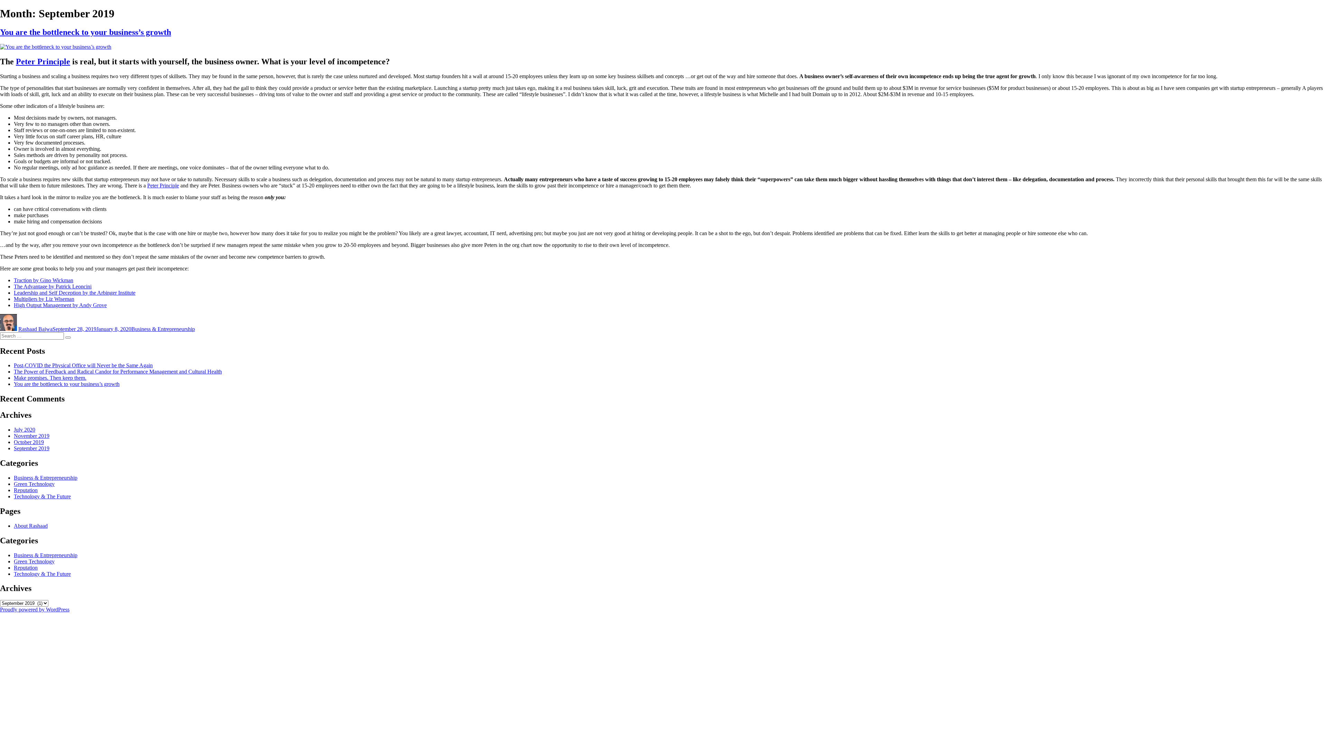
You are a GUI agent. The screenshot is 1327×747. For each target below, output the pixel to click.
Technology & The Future (42, 496)
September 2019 (31, 448)
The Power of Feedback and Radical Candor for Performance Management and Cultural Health (118, 372)
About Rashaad (31, 526)
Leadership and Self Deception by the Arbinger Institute (74, 293)
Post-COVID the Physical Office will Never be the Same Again (83, 365)
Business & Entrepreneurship (163, 329)
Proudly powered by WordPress (34, 609)
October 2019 (29, 442)
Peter (43, 61)
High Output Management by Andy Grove (60, 305)
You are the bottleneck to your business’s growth (85, 32)
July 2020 (24, 430)
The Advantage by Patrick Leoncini (53, 286)
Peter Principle (163, 185)
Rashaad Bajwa (35, 329)
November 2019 (31, 436)
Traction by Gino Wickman (43, 280)
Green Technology (34, 484)
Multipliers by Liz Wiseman (44, 299)
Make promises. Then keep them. (50, 378)
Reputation (26, 490)
